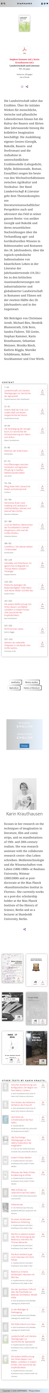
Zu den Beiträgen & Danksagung (19, 1311)
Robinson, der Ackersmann (16, 451)
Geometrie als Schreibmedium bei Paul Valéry (22, 1120)
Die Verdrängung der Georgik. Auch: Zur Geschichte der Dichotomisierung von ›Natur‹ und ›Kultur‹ (17, 433)
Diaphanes (24, 3)
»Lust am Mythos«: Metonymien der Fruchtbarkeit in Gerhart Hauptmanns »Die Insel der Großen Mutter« (18, 529)
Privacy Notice (34, 1390)
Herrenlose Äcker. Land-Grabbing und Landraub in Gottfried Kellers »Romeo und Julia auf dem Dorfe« (17, 507)
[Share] (27, 86)
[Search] (4, 3)
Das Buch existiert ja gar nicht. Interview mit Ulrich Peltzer (22, 1257)
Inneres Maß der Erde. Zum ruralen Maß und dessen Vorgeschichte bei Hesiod (16, 412)
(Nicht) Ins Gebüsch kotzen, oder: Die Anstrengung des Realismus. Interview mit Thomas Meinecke (23, 1238)
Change (24, 745)
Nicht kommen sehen (13, 629)
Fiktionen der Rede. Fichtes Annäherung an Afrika (23, 1173)
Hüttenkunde (17, 1205)
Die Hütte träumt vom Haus (23, 1324)
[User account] (42, 3)
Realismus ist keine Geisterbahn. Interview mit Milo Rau (22, 1274)
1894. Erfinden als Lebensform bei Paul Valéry (23, 1191)
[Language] (44, 3)
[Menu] (2, 3)
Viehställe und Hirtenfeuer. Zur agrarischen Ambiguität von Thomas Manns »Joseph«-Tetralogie (18, 567)
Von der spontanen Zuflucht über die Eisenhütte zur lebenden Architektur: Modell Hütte (24, 1293)
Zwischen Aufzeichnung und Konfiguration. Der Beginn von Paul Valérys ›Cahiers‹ (24, 1087)
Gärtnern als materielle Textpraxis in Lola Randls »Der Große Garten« (17, 645)
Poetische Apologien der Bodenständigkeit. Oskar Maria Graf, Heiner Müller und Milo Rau (18, 588)
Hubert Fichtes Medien (21, 1158)
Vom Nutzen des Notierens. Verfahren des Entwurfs (23, 1103)
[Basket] (47, 3)
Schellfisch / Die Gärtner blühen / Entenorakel (18, 548)
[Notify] (22, 86)
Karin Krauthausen (24, 814)
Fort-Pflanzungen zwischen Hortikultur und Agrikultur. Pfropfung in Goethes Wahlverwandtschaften (16, 469)
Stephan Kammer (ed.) (21, 59)
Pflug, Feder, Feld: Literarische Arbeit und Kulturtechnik (17, 488)
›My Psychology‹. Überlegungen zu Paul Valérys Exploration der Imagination (21, 1141)
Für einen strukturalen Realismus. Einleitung (21, 1220)
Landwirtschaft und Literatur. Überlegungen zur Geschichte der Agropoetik (17, 393)
